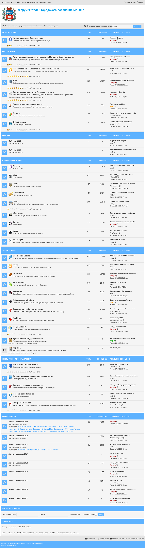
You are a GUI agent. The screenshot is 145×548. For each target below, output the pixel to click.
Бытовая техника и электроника (27, 385)
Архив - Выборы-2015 (18, 463)
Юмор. (16, 265)
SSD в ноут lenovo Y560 (119, 364)
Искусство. (18, 291)
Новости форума (10, 33)
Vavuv (112, 215)
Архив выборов (9, 416)
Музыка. (17, 166)
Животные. (18, 213)
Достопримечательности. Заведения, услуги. (33, 92)
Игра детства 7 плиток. (118, 231)
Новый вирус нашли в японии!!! (122, 255)
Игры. (15, 231)
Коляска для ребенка (118, 282)
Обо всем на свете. (22, 256)
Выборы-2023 (14, 150)
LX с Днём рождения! (118, 326)
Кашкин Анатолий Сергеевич (30, 429)
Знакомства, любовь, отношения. (28, 309)
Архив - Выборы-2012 (18, 444)
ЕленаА (76, 533)
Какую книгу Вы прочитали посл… (123, 183)
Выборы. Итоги (116, 480)
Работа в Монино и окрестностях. (28, 104)
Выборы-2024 (14, 141)
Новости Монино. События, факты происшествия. (36, 69)
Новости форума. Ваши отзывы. (28, 38)
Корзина (17, 348)
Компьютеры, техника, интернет (16, 359)
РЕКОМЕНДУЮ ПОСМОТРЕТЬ (121, 175)
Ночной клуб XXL (116, 318)
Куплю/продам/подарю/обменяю (28, 339)
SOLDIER (113, 483)
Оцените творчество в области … (123, 192)
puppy (112, 195)
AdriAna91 (113, 177)
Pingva (112, 341)
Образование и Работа (23, 300)
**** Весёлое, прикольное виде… (122, 264)
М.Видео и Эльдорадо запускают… (123, 385)
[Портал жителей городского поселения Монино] (9, 14)
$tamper (113, 40)
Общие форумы (9, 250)
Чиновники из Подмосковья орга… (123, 273)
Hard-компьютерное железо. (26, 364)
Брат (111, 106)
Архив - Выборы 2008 (18, 422)
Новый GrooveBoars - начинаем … (123, 166)
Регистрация (14, 508)
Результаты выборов (118, 141)
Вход (4, 508)
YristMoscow (114, 186)
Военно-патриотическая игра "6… (123, 222)
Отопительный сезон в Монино (122, 80)
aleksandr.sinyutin (116, 320)
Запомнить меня (89, 514)
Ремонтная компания (118, 402)
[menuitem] (13, 2)
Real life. (17, 318)
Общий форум (19, 122)
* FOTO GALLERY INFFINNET (121, 122)
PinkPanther (114, 233)
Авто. (16, 201)
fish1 (111, 284)
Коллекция (18, 240)
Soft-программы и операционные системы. (33, 376)
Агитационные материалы (120, 444)
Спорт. (16, 222)
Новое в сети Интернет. (23, 394)
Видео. (16, 175)
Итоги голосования (117, 471)
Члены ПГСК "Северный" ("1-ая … (123, 68)
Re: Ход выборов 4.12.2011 (120, 435)
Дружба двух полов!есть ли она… (123, 309)
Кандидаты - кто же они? (119, 463)
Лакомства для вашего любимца (122, 213)
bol (111, 168)
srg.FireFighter (115, 115)
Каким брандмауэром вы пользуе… (124, 376)
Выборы (6, 135)
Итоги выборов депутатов (120, 498)
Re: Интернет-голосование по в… (123, 489)
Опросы (16, 113)
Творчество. (19, 193)
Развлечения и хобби (12, 160)
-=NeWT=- (113, 124)
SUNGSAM (114, 311)
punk (111, 71)
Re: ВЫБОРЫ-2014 (117, 454)
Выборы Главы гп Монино (49, 449)
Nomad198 (113, 366)
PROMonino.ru (11, 545)
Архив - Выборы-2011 (18, 436)
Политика (17, 274)
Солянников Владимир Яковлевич (61, 431)
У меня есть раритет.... (118, 239)
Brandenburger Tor (116, 438)
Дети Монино (19, 282)
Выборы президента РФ (28, 449)
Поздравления (19, 327)
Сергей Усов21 (115, 405)
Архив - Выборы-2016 (18, 472)
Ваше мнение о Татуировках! (121, 291)
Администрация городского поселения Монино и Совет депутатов (43, 57)
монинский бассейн (117, 92)
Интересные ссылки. (22, 403)
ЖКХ (15, 80)
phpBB (17, 543)
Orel (111, 203)
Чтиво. (16, 184)
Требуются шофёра (117, 104)
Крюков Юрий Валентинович (54, 429)
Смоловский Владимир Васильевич (33, 431)
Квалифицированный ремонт (121, 300)
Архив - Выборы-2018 (18, 489)
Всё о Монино (8, 51)
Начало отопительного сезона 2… (123, 113)
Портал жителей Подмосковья (122, 393)
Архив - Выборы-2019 (18, 498)
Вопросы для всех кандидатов (45, 426)
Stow (111, 267)
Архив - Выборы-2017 (18, 481)
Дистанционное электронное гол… (123, 150)
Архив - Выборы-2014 (18, 454)
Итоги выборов (25, 426)
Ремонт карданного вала (119, 201)
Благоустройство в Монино (120, 57)
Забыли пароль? (75, 514)
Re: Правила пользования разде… (123, 338)
